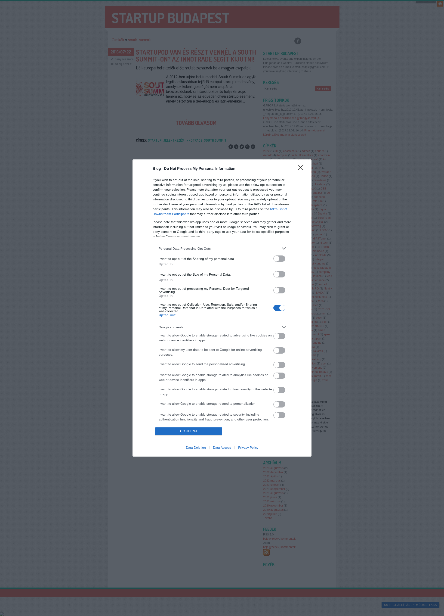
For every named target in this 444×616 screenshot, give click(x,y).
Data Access (222, 447)
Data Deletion (196, 447)
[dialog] (222, 308)
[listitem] (222, 248)
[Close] (302, 169)
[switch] (279, 258)
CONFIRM (188, 431)
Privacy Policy (248, 447)
